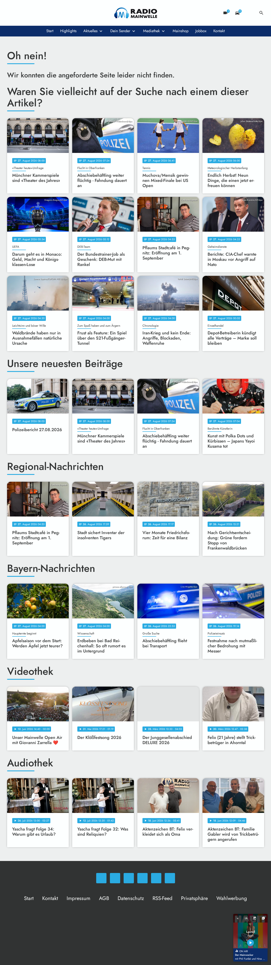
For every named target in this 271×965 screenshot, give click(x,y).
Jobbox (201, 31)
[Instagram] (28, 13)
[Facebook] (20, 13)
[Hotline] (54, 13)
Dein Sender (120, 31)
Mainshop (181, 31)
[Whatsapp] (11, 13)
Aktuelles (90, 31)
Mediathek (151, 31)
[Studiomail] (45, 13)
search (261, 12)
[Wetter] (249, 12)
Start (49, 31)
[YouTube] (37, 13)
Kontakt (219, 31)
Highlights (68, 31)
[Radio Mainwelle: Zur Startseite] (135, 12)
